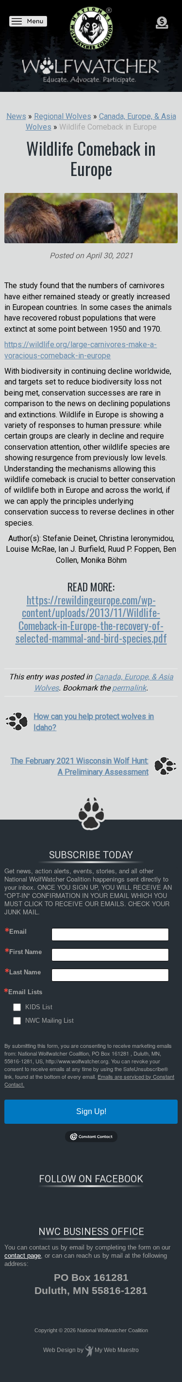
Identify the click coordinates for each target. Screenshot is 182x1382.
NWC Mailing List (49, 1020)
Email (18, 931)
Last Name (25, 972)
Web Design (59, 1350)
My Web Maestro (117, 1350)
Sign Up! (91, 1111)
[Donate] (162, 22)
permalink (129, 687)
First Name (25, 952)
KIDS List (38, 1007)
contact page (22, 1255)
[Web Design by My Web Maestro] (89, 1350)
